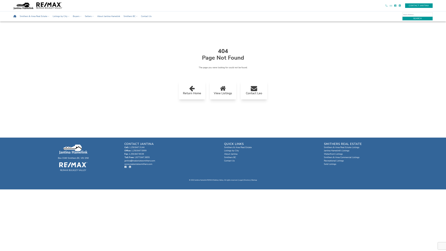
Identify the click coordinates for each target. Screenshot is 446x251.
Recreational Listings (334, 160)
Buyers (76, 16)
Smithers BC (130, 16)
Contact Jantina (419, 5)
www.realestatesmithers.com (138, 164)
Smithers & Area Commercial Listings (341, 157)
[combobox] (417, 15)
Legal (241, 180)
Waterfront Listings (333, 154)
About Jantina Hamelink (108, 16)
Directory (247, 180)
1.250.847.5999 (139, 150)
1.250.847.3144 (136, 147)
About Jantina (230, 154)
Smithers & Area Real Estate (33, 16)
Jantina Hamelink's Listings (336, 150)
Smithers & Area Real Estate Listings (341, 147)
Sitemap (254, 180)
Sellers (88, 16)
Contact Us (146, 16)
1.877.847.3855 (142, 157)
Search (417, 18)
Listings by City (60, 16)
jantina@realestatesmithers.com (139, 160)
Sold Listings (330, 164)
